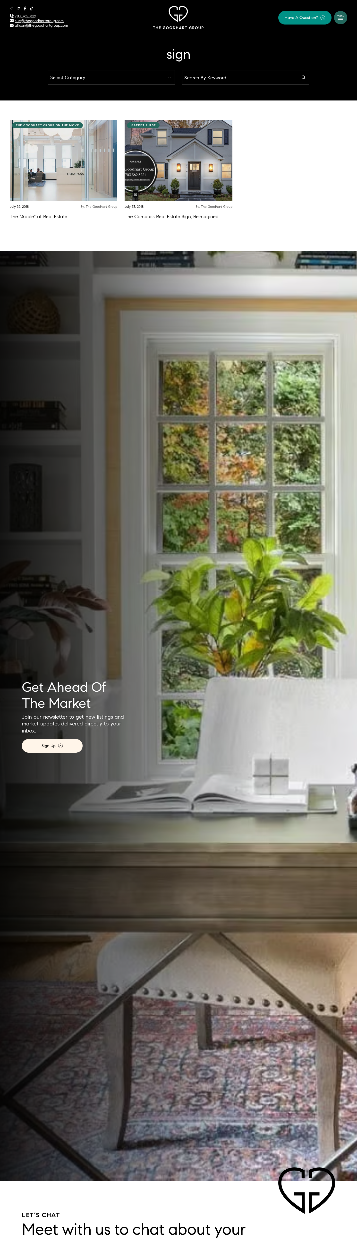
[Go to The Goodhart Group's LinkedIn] (18, 8)
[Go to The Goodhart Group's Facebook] (25, 8)
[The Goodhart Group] (178, 17)
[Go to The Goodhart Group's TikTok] (31, 8)
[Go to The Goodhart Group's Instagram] (11, 8)
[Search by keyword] (304, 77)
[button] (305, 18)
